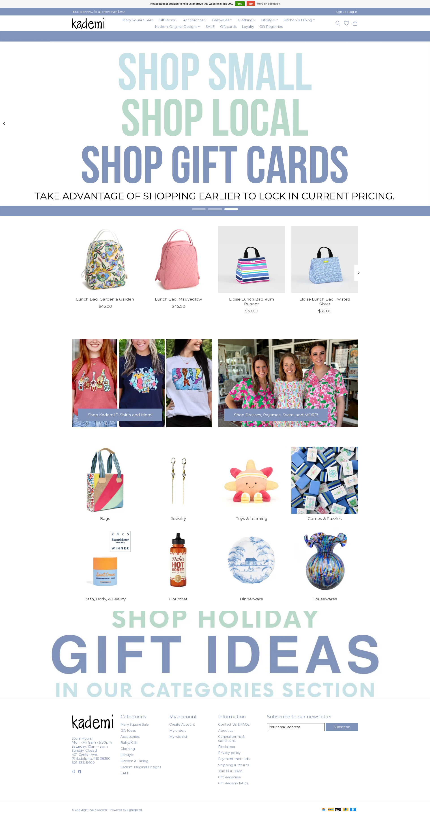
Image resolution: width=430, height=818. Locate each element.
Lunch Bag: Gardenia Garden (105, 299)
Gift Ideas (128, 731)
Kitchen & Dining (134, 761)
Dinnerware (251, 599)
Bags (105, 518)
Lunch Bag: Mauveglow (178, 299)
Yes (240, 3)
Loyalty (248, 26)
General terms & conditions (231, 739)
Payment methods (233, 759)
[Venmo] (353, 810)
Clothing (127, 749)
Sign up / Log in (346, 11)
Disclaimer (226, 747)
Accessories (130, 737)
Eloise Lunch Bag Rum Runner (251, 301)
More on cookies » (268, 3)
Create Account (182, 725)
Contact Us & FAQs (233, 725)
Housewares (324, 599)
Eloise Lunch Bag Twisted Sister (324, 301)
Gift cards (228, 26)
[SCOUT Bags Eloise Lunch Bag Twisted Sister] (324, 259)
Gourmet (178, 599)
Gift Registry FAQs (233, 783)
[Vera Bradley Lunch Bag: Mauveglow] (178, 259)
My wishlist (178, 737)
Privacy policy (229, 753)
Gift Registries (271, 26)
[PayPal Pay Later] (345, 810)
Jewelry (178, 518)
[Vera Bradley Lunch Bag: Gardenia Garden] (105, 259)
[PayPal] (331, 810)
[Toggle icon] (338, 23)
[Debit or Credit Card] (338, 810)
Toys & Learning (251, 518)
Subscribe (342, 727)
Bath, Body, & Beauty (105, 599)
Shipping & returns (233, 765)
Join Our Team (230, 771)
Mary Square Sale (137, 20)
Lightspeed (134, 810)
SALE (210, 26)
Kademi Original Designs (140, 767)
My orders (177, 731)
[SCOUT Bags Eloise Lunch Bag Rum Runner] (251, 259)
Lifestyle (127, 755)
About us (225, 731)
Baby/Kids (128, 743)
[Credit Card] (323, 810)
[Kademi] (88, 23)
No (251, 3)
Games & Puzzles (325, 518)
